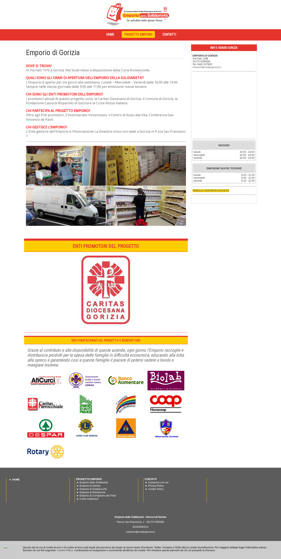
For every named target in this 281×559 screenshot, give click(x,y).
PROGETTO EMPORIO (138, 34)
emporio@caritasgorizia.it (207, 67)
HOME (110, 34)
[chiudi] (9, 549)
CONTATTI (169, 34)
